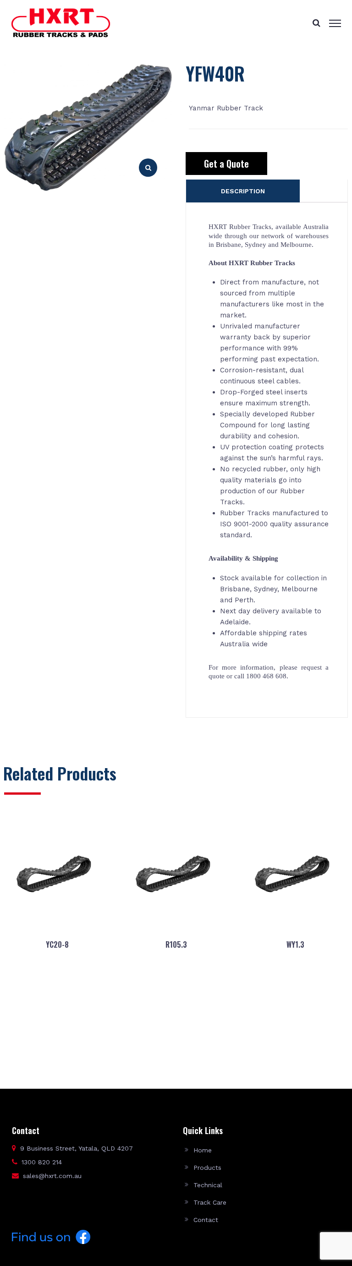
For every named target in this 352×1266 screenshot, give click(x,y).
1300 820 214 (42, 1162)
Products (207, 1167)
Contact (205, 1219)
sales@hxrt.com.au (52, 1175)
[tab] (243, 191)
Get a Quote (226, 163)
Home (202, 1150)
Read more (56, 1043)
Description (243, 191)
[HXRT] (60, 22)
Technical (207, 1185)
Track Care (209, 1202)
